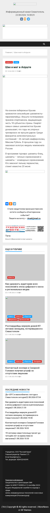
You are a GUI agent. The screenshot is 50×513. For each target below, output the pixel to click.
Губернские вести (16, 239)
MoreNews (43, 507)
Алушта (7, 239)
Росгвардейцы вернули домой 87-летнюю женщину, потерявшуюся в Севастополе (25, 309)
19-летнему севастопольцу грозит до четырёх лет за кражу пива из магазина (23, 436)
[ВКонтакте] (7, 203)
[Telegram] (14, 203)
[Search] (44, 44)
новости (9, 62)
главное (11, 316)
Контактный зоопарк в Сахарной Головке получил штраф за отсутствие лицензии (25, 351)
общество (27, 316)
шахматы (29, 239)
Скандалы (37, 361)
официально (12, 319)
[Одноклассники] (10, 203)
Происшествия (24, 319)
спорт (16, 62)
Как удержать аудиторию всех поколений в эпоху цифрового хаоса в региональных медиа (25, 267)
